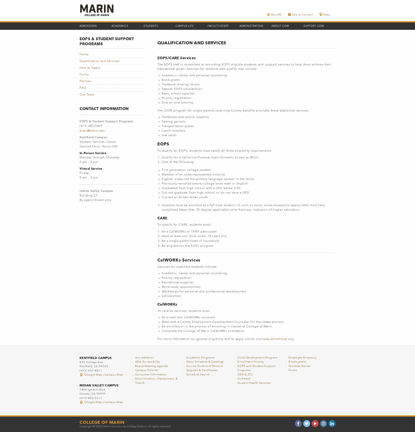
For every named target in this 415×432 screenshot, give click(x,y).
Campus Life (185, 26)
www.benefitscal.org (278, 339)
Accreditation (144, 357)
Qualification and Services (100, 61)
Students (151, 26)
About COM (280, 26)
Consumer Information (151, 374)
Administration (251, 26)
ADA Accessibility (147, 361)
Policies (85, 81)
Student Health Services (254, 383)
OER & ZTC (245, 374)
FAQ (83, 87)
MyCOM (276, 15)
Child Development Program (257, 357)
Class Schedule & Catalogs (205, 361)
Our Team (87, 94)
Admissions (88, 26)
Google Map (93, 374)
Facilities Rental (299, 366)
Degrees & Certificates (202, 370)
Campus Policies (146, 370)
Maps (326, 15)
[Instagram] (323, 423)
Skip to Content (302, 15)
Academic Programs (200, 357)
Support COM (313, 26)
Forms (84, 74)
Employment (297, 361)
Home (84, 54)
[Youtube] (315, 423)
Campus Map (113, 374)
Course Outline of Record (204, 366)
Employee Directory (302, 357)
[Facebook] (298, 423)
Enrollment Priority (250, 361)
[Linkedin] (332, 423)
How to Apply (90, 67)
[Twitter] (306, 423)
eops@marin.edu (92, 130)
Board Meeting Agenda (151, 366)
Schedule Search (198, 374)
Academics (120, 26)
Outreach (244, 378)
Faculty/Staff (218, 26)
